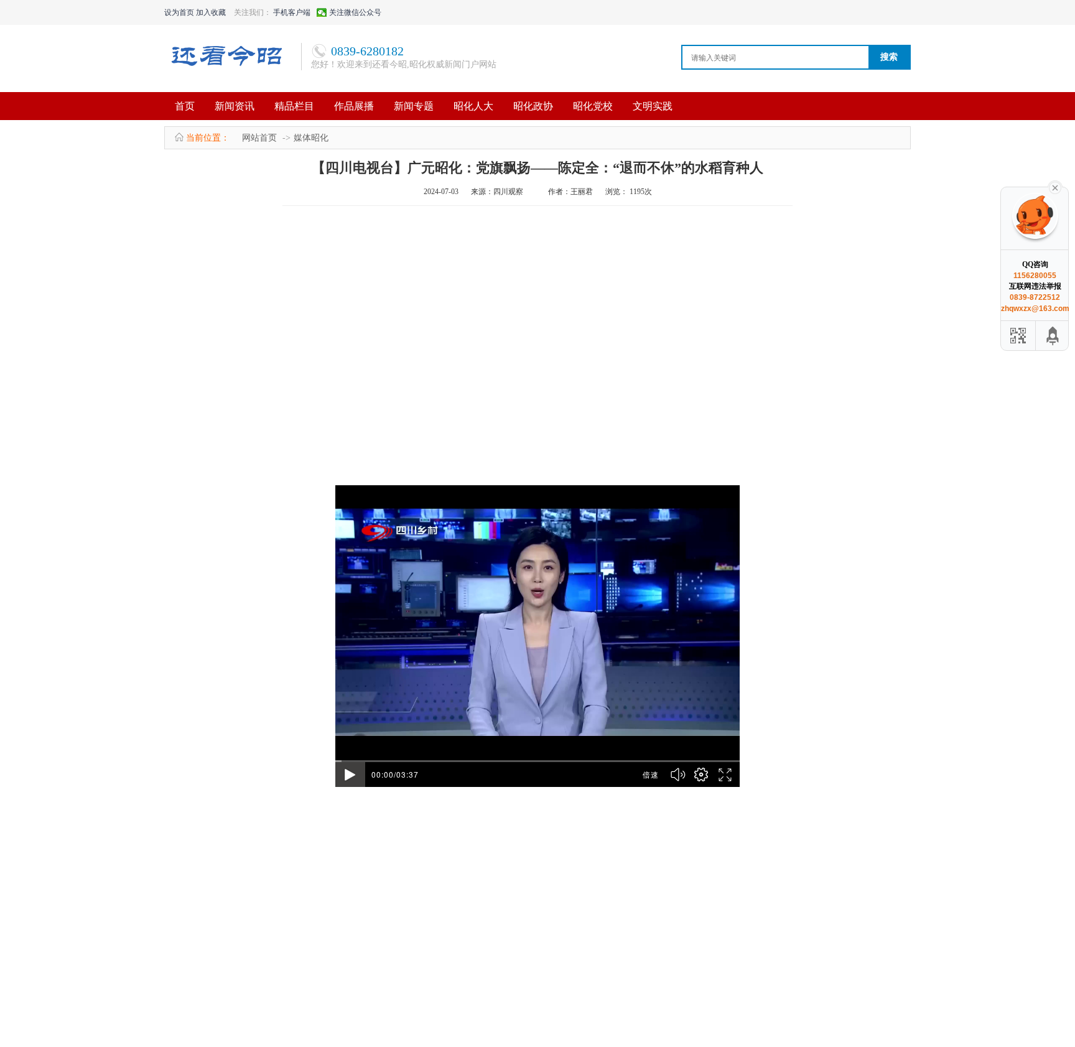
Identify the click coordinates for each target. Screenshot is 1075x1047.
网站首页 (259, 137)
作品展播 (354, 106)
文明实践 (652, 106)
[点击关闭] (1055, 186)
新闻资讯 (234, 106)
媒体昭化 (311, 137)
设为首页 (179, 12)
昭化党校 (593, 106)
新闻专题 (414, 106)
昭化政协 (533, 106)
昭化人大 (473, 106)
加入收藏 (211, 12)
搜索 (889, 57)
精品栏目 (294, 106)
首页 (185, 106)
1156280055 (1034, 275)
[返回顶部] (1053, 335)
